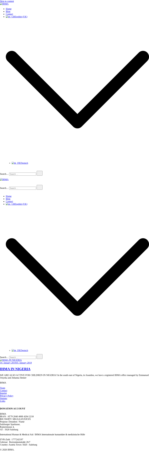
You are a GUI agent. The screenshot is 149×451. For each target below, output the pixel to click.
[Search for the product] (39, 173)
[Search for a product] (3, 169)
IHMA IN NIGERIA (15, 369)
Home (8, 9)
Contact (9, 14)
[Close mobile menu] (1, 191)
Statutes (3, 398)
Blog (8, 11)
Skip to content (7, 1)
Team (2, 388)
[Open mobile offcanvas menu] (1, 177)
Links (2, 401)
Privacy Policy (6, 396)
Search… (4, 174)
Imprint (3, 393)
